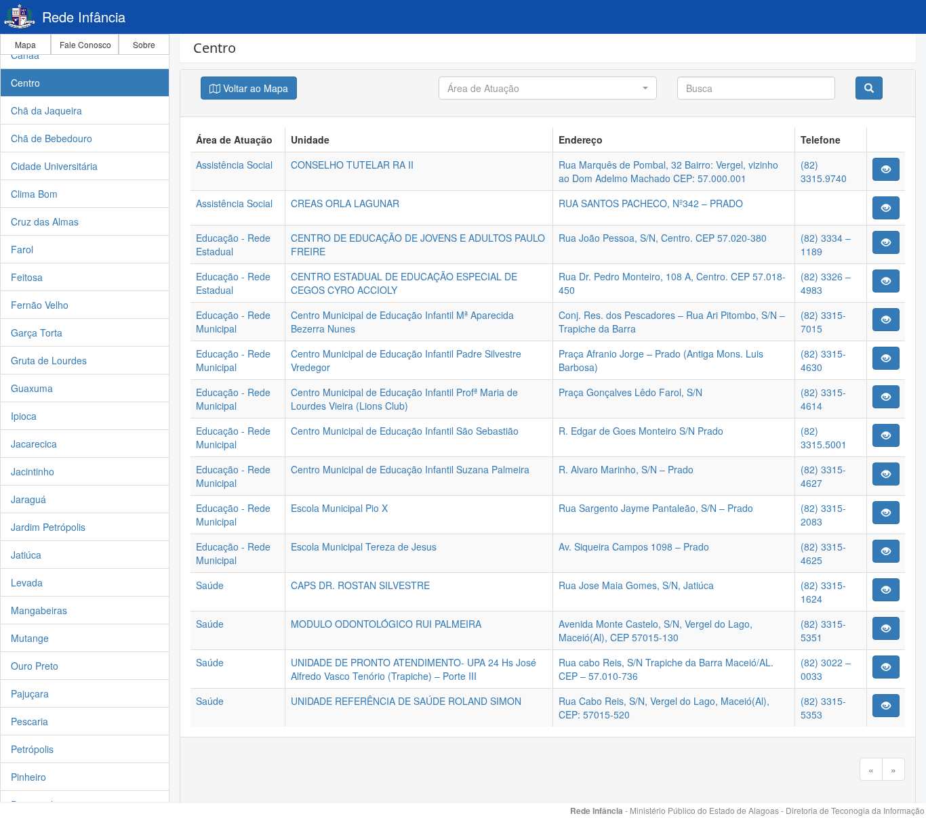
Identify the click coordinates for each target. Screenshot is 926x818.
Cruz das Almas (45, 221)
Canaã (25, 55)
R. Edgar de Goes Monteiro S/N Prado (641, 430)
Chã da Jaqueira (46, 110)
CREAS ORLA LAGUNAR (345, 203)
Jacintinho (32, 471)
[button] (547, 88)
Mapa (25, 44)
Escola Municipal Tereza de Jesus (364, 546)
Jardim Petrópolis (48, 527)
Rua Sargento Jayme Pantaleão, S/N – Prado (656, 508)
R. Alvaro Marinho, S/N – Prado (626, 469)
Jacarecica (34, 443)
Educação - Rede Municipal (233, 321)
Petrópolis (32, 749)
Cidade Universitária (54, 166)
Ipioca (24, 416)
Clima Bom (34, 193)
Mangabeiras (39, 610)
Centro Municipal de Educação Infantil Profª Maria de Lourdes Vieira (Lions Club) (404, 398)
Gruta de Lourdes (49, 360)
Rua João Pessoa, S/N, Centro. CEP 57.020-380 (663, 237)
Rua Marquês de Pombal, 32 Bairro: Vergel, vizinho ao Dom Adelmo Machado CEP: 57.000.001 (668, 171)
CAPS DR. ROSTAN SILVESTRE (360, 585)
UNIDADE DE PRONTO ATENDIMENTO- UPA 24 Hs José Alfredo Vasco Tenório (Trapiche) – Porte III (413, 669)
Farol (22, 249)
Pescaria (29, 721)
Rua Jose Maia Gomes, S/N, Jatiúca (636, 585)
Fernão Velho (39, 304)
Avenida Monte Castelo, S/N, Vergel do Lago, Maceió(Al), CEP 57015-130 (655, 630)
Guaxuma (32, 388)
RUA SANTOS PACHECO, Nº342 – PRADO (651, 203)
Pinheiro (28, 776)
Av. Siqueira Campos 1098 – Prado (634, 546)
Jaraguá (28, 499)
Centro (25, 82)
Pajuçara (30, 693)
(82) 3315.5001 (824, 437)
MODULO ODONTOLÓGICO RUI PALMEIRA (386, 623)
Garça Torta (36, 332)
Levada (27, 582)
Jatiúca (26, 554)
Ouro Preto (34, 665)
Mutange (30, 638)
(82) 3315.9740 (824, 171)
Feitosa (27, 277)
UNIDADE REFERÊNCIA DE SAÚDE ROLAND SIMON (406, 701)
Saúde (210, 585)
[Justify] (886, 169)
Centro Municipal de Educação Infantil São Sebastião (405, 430)
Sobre (144, 44)
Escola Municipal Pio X (339, 508)
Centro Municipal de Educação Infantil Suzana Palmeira (410, 469)
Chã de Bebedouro (51, 138)
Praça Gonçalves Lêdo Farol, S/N (630, 392)
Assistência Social (234, 164)
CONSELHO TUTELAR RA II (352, 164)
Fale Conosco (85, 44)
